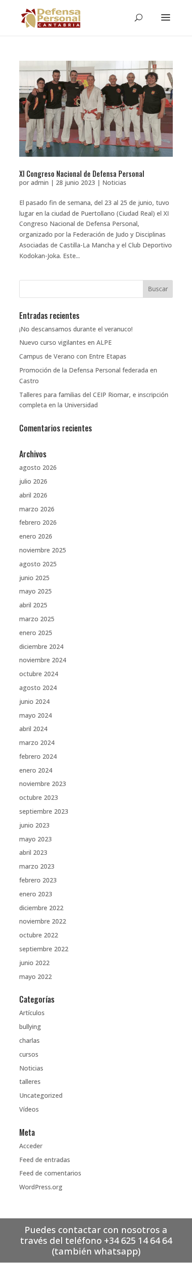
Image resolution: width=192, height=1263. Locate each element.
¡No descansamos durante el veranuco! (76, 329)
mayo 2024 (35, 715)
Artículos (32, 1012)
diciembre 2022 (41, 907)
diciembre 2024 (41, 646)
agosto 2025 (38, 564)
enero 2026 (35, 536)
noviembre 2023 (42, 783)
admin (40, 182)
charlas (29, 1040)
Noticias (114, 182)
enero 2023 (35, 894)
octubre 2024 (38, 673)
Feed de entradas (44, 1159)
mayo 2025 (35, 591)
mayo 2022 (35, 976)
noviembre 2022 (42, 921)
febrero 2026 (38, 522)
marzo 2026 (36, 509)
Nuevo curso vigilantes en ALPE (65, 342)
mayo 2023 (35, 839)
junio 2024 (34, 701)
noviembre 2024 (42, 660)
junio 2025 (34, 577)
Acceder (30, 1146)
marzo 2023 (36, 866)
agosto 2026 (38, 467)
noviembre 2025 (42, 550)
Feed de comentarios (50, 1173)
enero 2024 (35, 770)
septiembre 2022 (43, 949)
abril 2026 (33, 495)
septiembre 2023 (43, 811)
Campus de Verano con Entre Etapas (72, 356)
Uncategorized (41, 1095)
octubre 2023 (38, 797)
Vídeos (29, 1109)
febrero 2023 (38, 880)
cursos (28, 1054)
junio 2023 (34, 825)
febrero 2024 (38, 756)
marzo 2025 (36, 619)
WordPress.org (41, 1187)
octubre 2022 (38, 935)
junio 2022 (34, 962)
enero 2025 (35, 632)
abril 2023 (33, 852)
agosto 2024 (38, 687)
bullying (30, 1026)
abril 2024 (33, 728)
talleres (30, 1081)
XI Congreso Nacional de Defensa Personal (81, 173)
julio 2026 (33, 481)
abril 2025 (33, 605)
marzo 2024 (36, 742)
